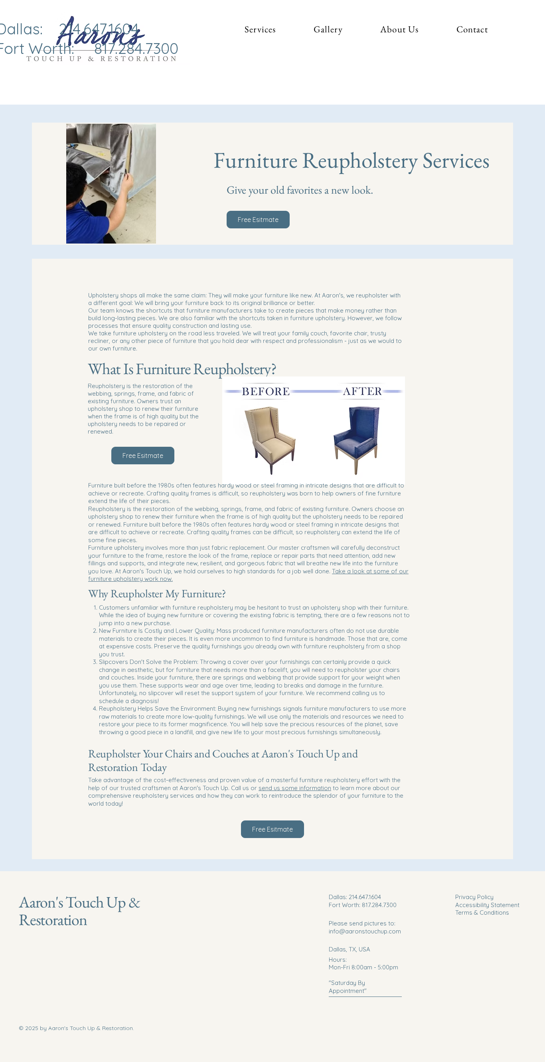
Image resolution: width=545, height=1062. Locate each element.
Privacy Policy (474, 897)
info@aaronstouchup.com (365, 931)
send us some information (295, 788)
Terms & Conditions (482, 912)
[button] (260, 29)
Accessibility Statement (487, 905)
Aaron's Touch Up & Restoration (79, 911)
